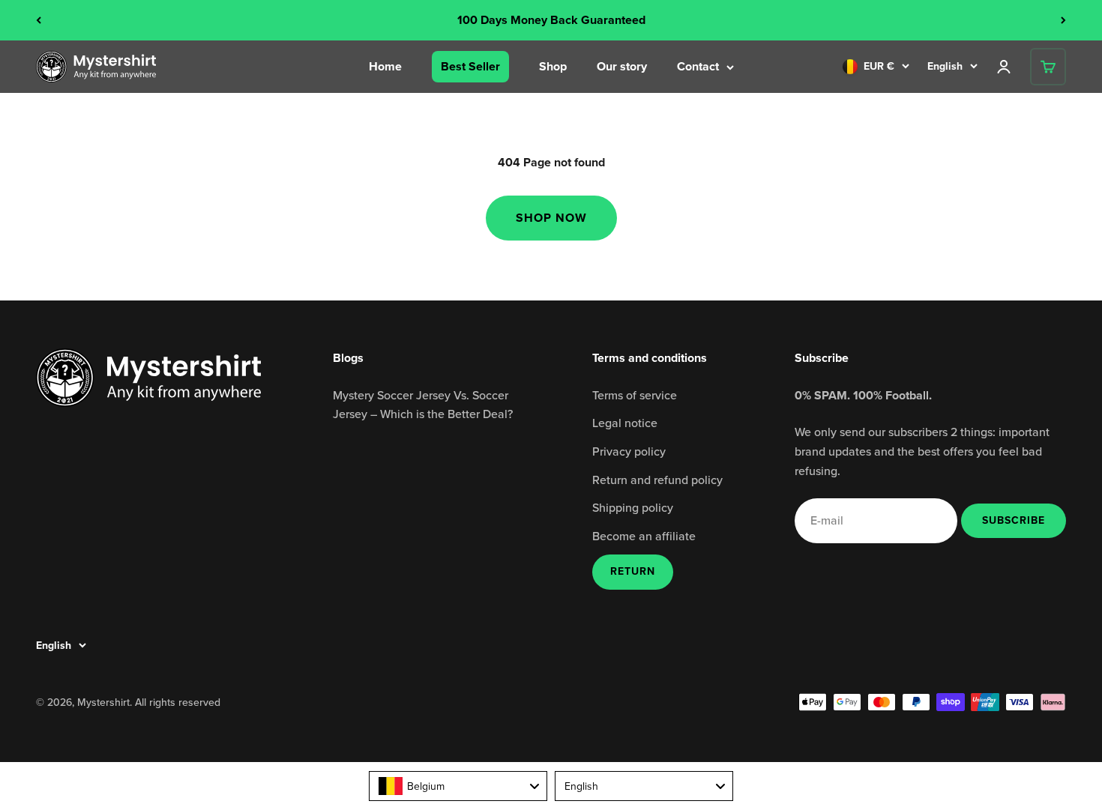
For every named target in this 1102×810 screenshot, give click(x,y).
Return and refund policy (657, 479)
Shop (553, 66)
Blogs (348, 357)
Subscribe (1013, 520)
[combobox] (458, 786)
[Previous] (38, 20)
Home (385, 66)
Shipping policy (632, 507)
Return (632, 571)
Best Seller (470, 66)
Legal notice (624, 422)
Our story (622, 66)
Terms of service (634, 395)
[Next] (1063, 20)
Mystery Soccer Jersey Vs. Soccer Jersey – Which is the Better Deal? (423, 405)
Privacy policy (629, 451)
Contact (698, 66)
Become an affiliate (644, 536)
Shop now (551, 217)
